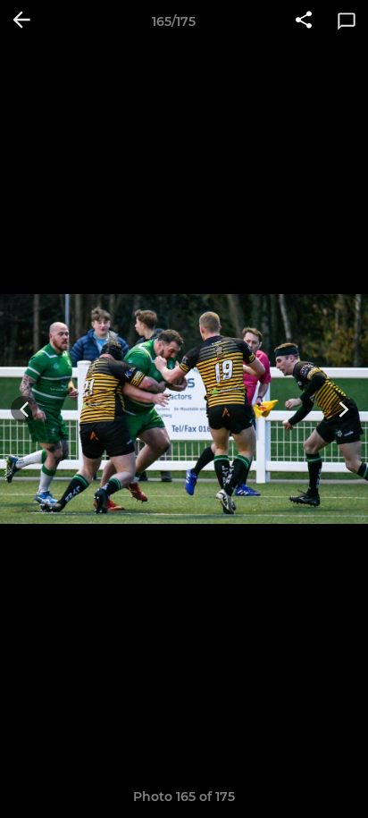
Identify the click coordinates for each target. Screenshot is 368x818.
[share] (303, 21)
